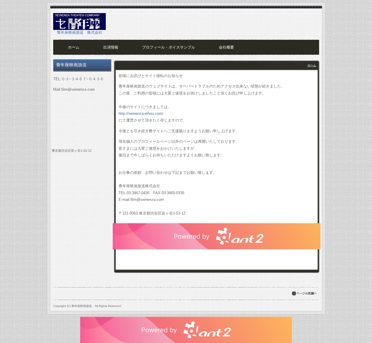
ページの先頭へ (304, 293)
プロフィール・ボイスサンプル (169, 47)
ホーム (73, 47)
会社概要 (226, 47)
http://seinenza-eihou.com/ (141, 113)
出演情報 (111, 47)
